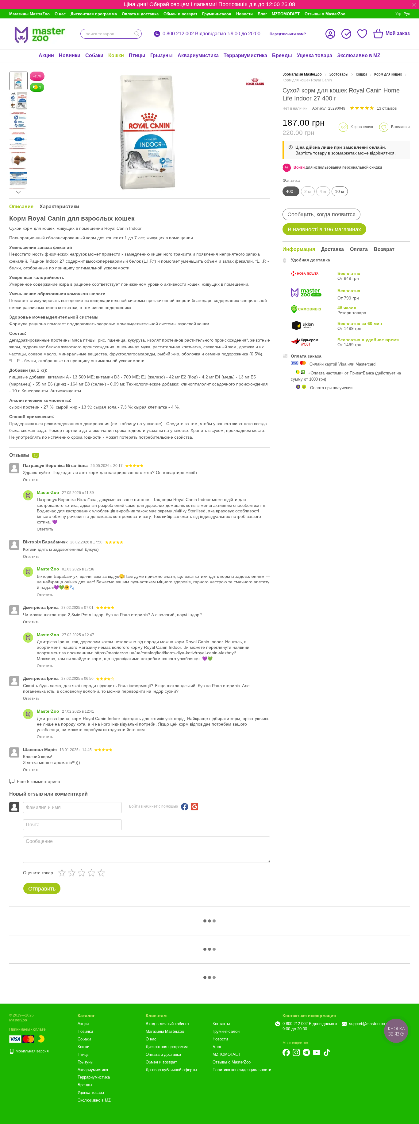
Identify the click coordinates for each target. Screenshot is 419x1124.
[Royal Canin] (255, 81)
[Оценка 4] (93, 872)
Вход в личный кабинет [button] (167, 1023)
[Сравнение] (346, 34)
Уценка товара (314, 55)
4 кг (323, 191)
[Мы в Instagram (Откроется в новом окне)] (296, 1052)
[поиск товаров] (137, 34)
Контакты (221, 1023)
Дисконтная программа (94, 14)
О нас (60, 14)
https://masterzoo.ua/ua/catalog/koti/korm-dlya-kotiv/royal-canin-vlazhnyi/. (165, 652)
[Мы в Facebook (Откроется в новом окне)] (286, 1052)
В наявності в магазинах (324, 229)
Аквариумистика (198, 55)
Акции (46, 55)
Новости (244, 14)
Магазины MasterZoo (29, 14)
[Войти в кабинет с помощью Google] (194, 806)
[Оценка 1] (63, 872)
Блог (262, 14)
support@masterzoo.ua (369, 1023)
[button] (414, 4)
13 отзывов (387, 108)
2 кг (307, 191)
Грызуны (161, 55)
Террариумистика (245, 55)
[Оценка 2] (73, 872)
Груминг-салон (216, 14)
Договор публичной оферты (171, 1069)
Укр (398, 14)
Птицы (137, 55)
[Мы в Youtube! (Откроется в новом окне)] (316, 1052)
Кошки (116, 55)
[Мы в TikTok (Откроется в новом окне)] (326, 1052)
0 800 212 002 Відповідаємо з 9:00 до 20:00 (211, 33)
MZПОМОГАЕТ (286, 14)
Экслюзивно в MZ (358, 55)
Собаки (94, 55)
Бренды (282, 55)
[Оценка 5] (102, 872)
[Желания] (362, 34)
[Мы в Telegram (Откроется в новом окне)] (306, 1052)
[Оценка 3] (83, 872)
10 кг (339, 191)
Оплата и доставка (140, 14)
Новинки (69, 55)
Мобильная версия (32, 1051)
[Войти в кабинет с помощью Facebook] (184, 806)
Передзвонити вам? (288, 34)
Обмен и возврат (180, 14)
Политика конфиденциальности (242, 1069)
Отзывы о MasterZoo (325, 14)
